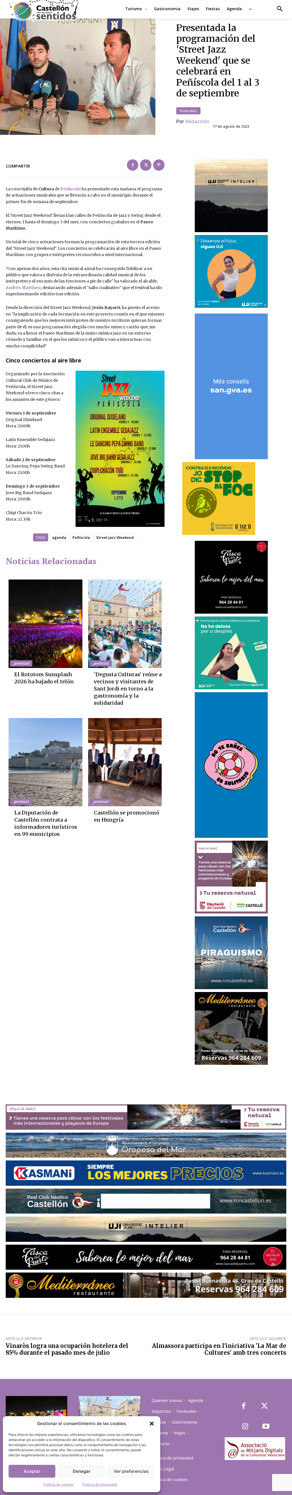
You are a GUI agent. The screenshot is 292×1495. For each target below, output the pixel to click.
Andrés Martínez (23, 287)
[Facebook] (132, 165)
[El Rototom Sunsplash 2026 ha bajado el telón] (45, 624)
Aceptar (32, 1471)
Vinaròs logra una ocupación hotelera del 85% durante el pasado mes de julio (67, 1349)
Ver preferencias (131, 1471)
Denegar (81, 1471)
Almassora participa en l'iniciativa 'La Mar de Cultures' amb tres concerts (219, 1349)
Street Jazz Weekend (115, 537)
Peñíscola (70, 188)
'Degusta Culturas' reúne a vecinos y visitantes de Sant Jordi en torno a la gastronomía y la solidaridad (128, 688)
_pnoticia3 (21, 663)
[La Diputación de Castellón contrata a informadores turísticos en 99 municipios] (45, 762)
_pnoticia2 (100, 663)
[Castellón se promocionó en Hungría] (125, 762)
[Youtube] (266, 1427)
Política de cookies (58, 1484)
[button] (152, 1423)
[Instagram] (245, 1427)
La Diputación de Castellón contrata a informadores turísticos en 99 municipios (45, 823)
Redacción (197, 121)
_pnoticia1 (21, 801)
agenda (59, 537)
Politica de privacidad (99, 1484)
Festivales (188, 110)
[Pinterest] (159, 165)
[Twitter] (145, 165)
